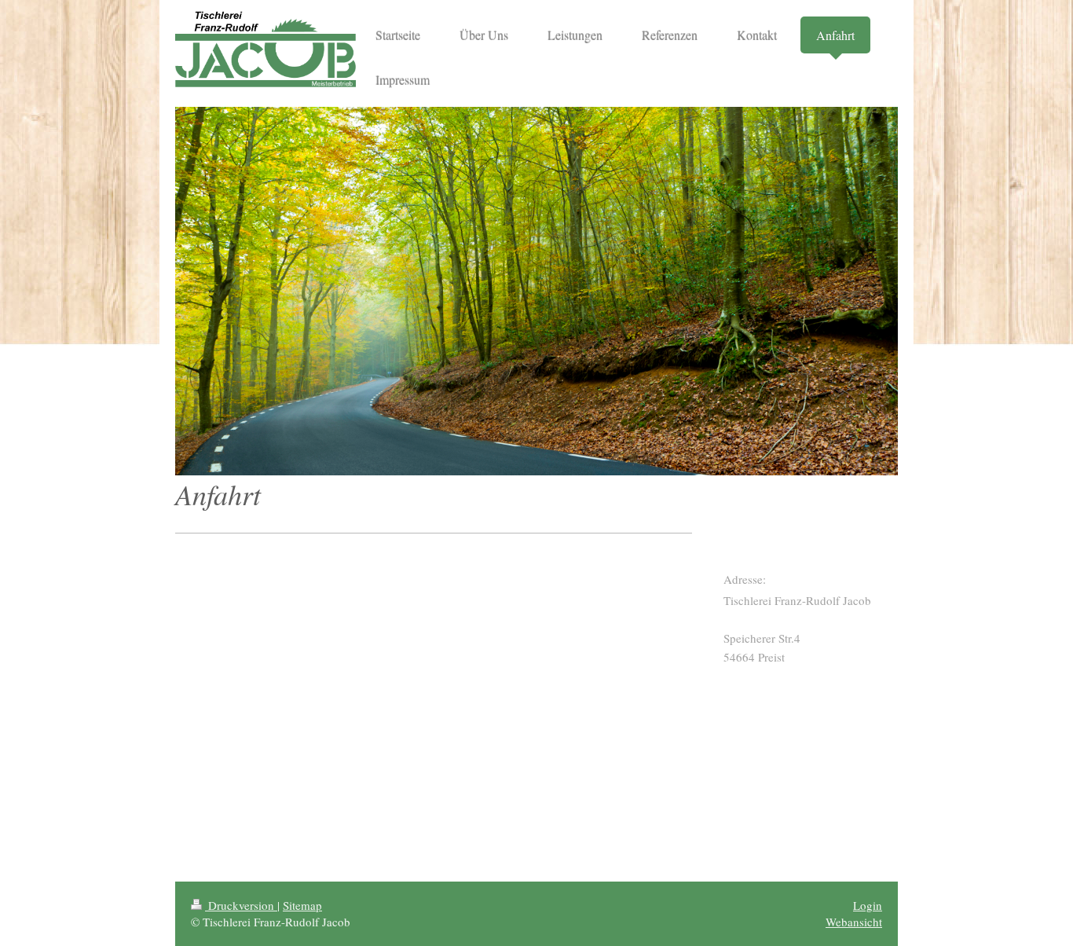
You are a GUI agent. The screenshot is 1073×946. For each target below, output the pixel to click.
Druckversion (241, 905)
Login (867, 905)
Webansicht (854, 922)
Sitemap (302, 905)
